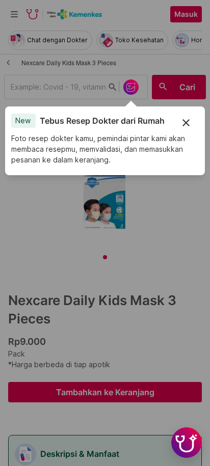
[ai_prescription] (131, 87)
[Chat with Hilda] (186, 442)
